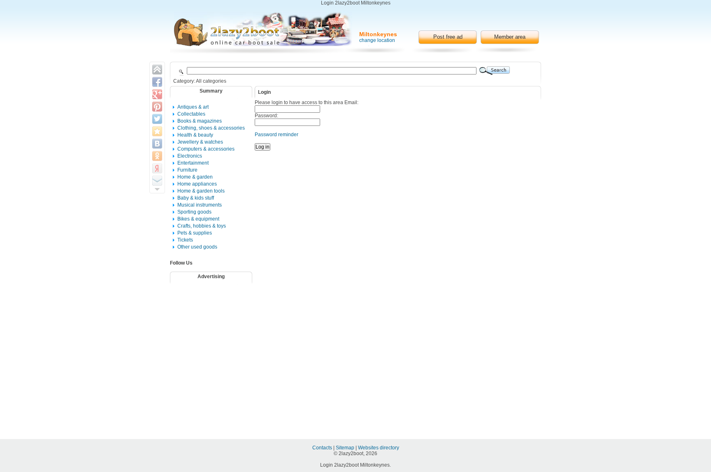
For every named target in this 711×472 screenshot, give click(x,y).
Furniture (187, 170)
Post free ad (447, 37)
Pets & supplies (194, 233)
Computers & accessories (206, 149)
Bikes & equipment (198, 219)
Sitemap (346, 448)
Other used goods (197, 247)
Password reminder (276, 134)
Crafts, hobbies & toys (201, 226)
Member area (509, 37)
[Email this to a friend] (157, 181)
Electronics (189, 156)
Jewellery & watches (200, 142)
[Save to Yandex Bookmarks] (157, 168)
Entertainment (193, 163)
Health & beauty (195, 135)
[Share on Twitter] (157, 119)
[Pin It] (157, 107)
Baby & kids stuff (195, 198)
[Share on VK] (157, 144)
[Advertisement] (216, 308)
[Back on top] (157, 69)
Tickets (185, 240)
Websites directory (378, 448)
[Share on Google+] (157, 94)
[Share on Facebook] (157, 82)
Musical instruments (199, 205)
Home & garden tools (201, 191)
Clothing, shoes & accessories (211, 128)
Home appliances (197, 184)
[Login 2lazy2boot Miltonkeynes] (263, 29)
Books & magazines (199, 121)
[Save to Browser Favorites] (157, 131)
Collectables (191, 114)
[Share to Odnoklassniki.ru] (157, 156)
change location (377, 40)
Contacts (322, 448)
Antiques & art (193, 107)
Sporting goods (194, 212)
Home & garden (195, 177)
